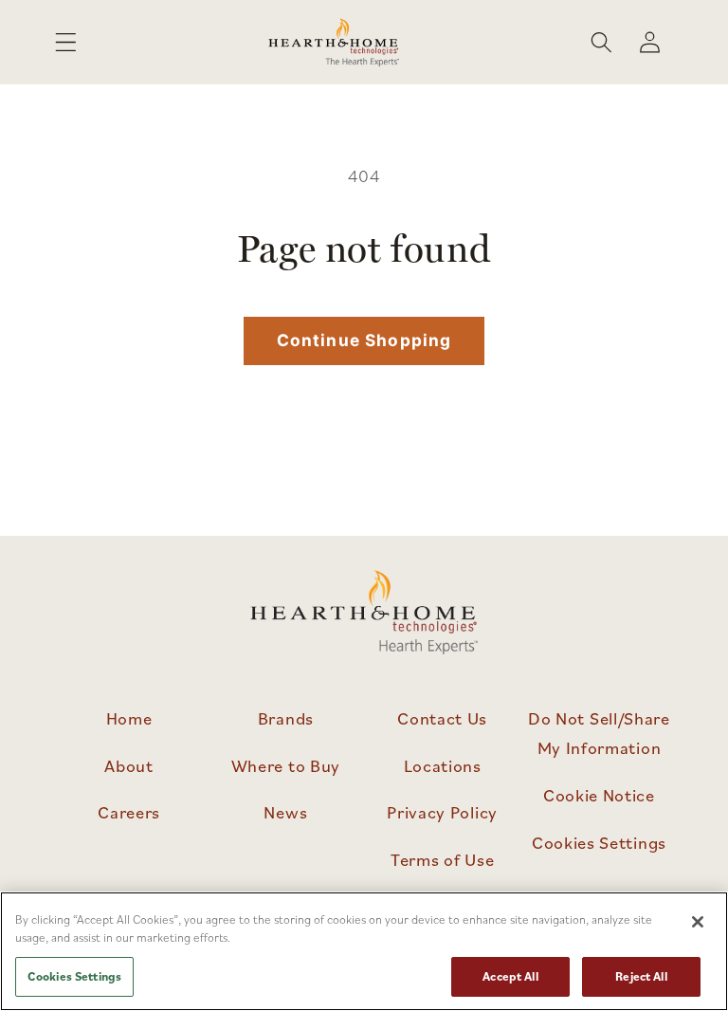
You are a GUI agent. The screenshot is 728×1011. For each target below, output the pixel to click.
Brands (286, 718)
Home (129, 718)
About (128, 765)
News (285, 811)
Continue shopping (364, 340)
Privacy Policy (442, 811)
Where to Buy (285, 765)
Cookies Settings (599, 842)
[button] (66, 42)
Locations (443, 765)
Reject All (640, 976)
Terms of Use (442, 859)
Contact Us (442, 718)
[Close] (698, 922)
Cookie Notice (599, 794)
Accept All (509, 976)
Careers (129, 811)
